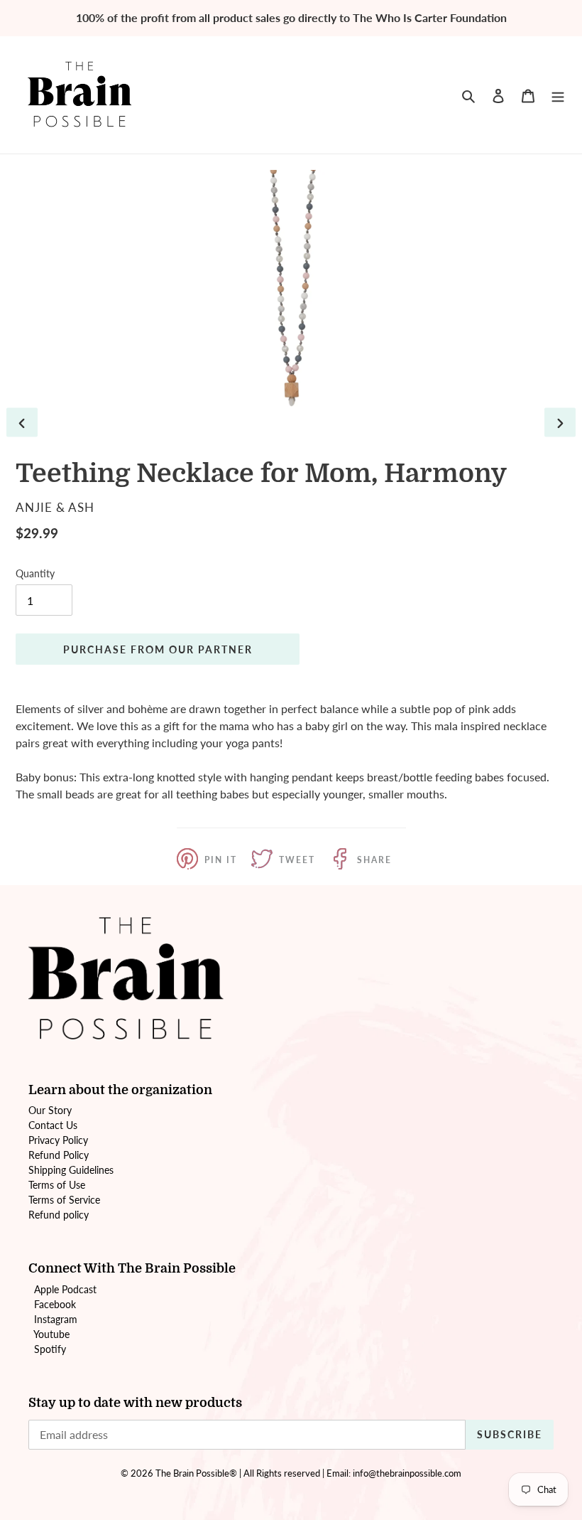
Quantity (35, 573)
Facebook (55, 1304)
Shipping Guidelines (71, 1170)
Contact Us (52, 1125)
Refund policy (58, 1215)
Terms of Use (56, 1185)
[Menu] (558, 94)
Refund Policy (58, 1155)
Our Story (50, 1110)
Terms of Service (64, 1200)
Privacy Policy (58, 1140)
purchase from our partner (158, 649)
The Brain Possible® (196, 1473)
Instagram (55, 1319)
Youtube (51, 1334)
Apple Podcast (65, 1289)
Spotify (50, 1349)
